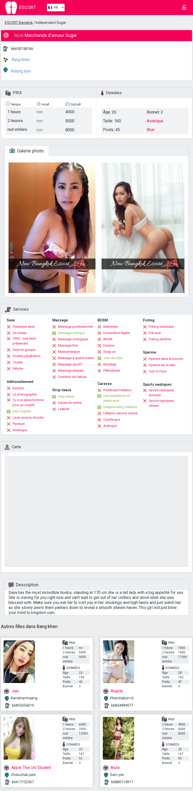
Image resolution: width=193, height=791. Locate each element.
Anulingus (20, 430)
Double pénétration (26, 356)
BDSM (107, 339)
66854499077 (122, 705)
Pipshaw (19, 424)
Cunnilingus (111, 419)
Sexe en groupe (24, 350)
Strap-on (109, 352)
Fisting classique (161, 326)
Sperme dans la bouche (166, 359)
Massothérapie (69, 352)
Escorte (18, 388)
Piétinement (111, 370)
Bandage (109, 364)
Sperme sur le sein (162, 365)
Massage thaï (68, 345)
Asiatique (155, 121)
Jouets (18, 362)
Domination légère (116, 333)
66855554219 (23, 705)
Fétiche (18, 368)
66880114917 (122, 782)
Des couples (22, 411)
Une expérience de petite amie (116, 398)
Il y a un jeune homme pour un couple (28, 402)
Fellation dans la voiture (120, 413)
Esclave (108, 345)
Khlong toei (20, 71)
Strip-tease (66, 396)
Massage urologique (73, 339)
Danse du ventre (69, 403)
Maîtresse (110, 326)
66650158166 (22, 48)
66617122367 (23, 782)
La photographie (25, 394)
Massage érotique (71, 333)
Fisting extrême (160, 339)
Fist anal (155, 333)
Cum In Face (157, 371)
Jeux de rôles (113, 358)
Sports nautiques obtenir (161, 403)
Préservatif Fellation (117, 390)
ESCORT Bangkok (19, 23)
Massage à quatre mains (76, 358)
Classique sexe (23, 326)
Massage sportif (70, 364)
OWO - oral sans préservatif (24, 340)
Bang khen (20, 59)
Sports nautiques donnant (161, 392)
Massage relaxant (71, 370)
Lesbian (64, 409)
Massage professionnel (75, 326)
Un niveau (20, 333)
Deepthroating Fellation (120, 407)
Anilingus (110, 426)
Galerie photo (29, 150)
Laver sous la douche (28, 417)
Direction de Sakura (72, 377)
